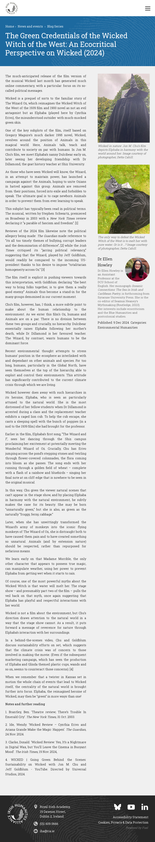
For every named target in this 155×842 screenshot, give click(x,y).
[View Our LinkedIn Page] (142, 806)
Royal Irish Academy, (55, 811)
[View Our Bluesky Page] (114, 806)
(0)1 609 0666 (49, 824)
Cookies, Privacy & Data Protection (123, 822)
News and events (30, 26)
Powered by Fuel (137, 828)
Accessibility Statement (130, 817)
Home (9, 26)
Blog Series (55, 26)
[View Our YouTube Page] (128, 806)
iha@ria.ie (47, 831)
